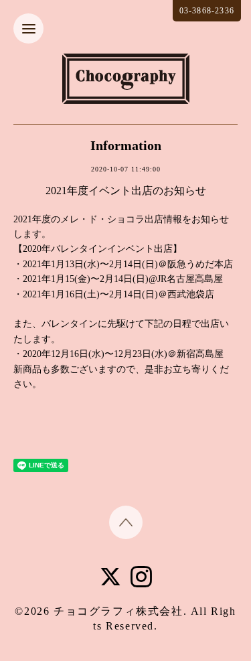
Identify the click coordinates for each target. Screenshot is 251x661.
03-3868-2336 (206, 10)
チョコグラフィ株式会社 (118, 611)
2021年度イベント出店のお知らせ (126, 190)
